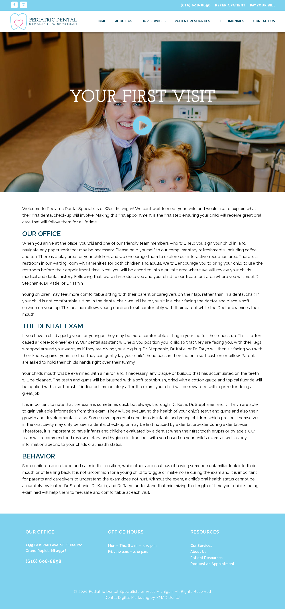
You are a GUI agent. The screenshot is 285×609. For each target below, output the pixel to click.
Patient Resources (192, 21)
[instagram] (23, 5)
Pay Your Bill (263, 5)
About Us (123, 21)
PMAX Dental (168, 597)
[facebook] (14, 5)
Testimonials (231, 21)
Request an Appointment (212, 564)
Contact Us (264, 21)
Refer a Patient (230, 5)
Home (101, 21)
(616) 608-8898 (196, 5)
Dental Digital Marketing (127, 597)
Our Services (153, 21)
